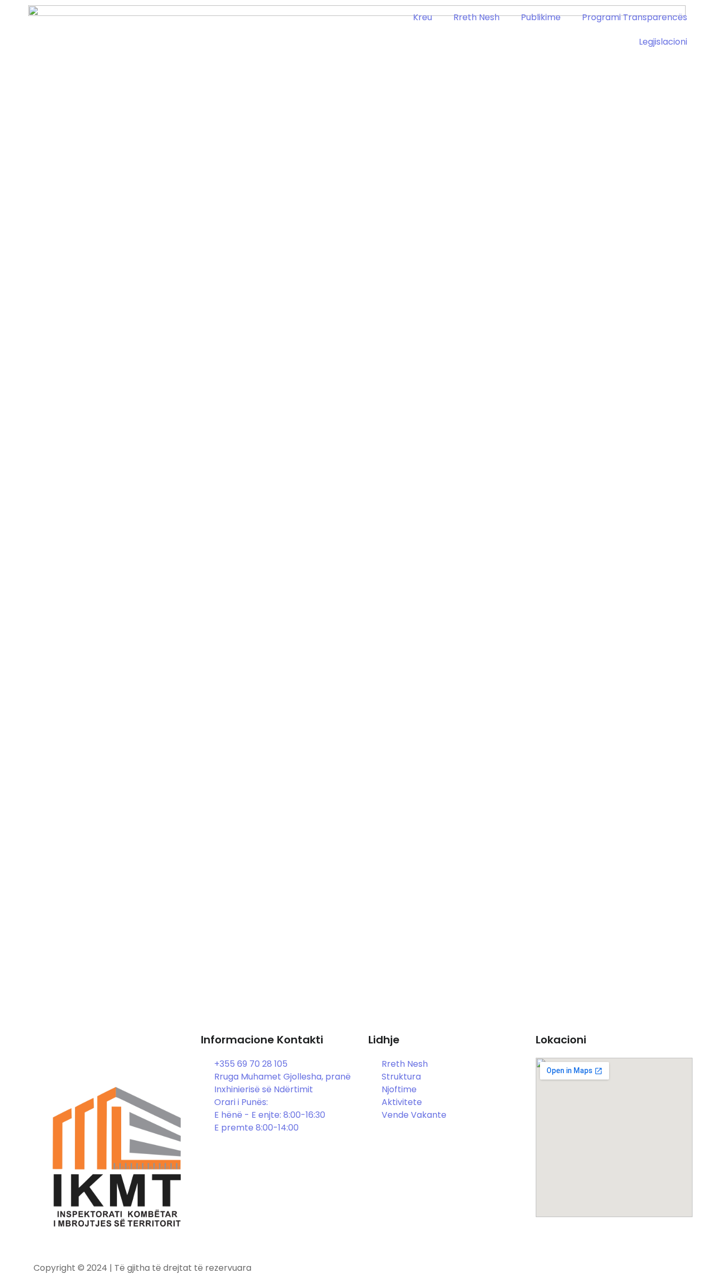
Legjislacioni (663, 42)
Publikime (541, 17)
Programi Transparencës (634, 17)
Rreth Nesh (476, 17)
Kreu (422, 17)
